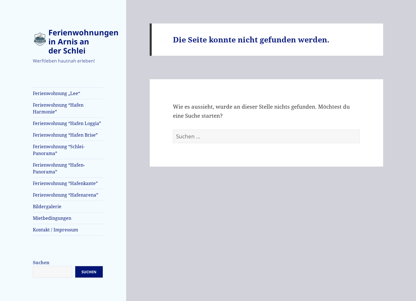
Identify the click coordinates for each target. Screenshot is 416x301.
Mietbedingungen (52, 218)
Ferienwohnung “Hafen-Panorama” (59, 168)
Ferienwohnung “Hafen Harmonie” (58, 108)
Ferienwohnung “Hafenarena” (65, 195)
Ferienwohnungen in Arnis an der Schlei (83, 41)
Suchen (41, 262)
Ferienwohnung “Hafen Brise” (65, 135)
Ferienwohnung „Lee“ (56, 93)
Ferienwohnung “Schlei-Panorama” (59, 149)
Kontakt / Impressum (55, 230)
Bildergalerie (47, 206)
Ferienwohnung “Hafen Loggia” (67, 123)
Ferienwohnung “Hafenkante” (65, 183)
